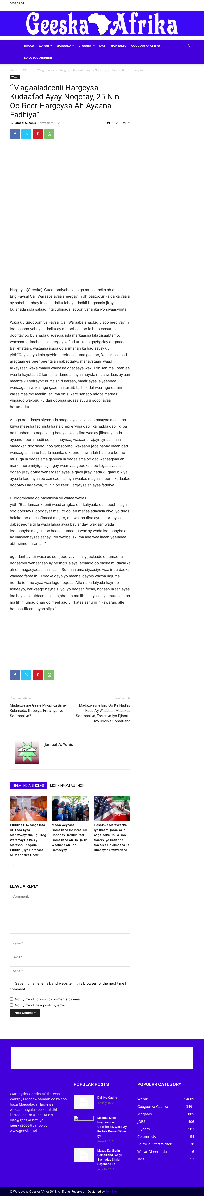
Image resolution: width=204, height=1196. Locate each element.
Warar (44, 45)
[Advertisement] (70, 273)
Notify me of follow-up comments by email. (48, 999)
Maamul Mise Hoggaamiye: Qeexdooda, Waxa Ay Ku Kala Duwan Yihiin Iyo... (112, 1127)
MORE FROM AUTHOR (67, 786)
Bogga (29, 45)
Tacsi (102, 45)
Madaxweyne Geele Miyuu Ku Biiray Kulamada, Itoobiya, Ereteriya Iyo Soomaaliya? (38, 710)
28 (128, 123)
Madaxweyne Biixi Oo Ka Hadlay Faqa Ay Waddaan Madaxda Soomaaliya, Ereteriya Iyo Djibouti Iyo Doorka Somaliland (103, 713)
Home (14, 70)
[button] (188, 45)
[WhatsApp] (49, 134)
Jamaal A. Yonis (25, 123)
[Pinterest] (38, 134)
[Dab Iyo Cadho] (84, 1102)
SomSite (111, 1191)
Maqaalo (63, 45)
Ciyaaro (85, 45)
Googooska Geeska (145, 45)
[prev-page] (13, 865)
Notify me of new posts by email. (40, 1005)
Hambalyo (119, 45)
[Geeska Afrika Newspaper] (102, 24)
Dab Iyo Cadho (107, 1097)
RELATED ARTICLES (28, 786)
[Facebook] (15, 134)
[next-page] (21, 865)
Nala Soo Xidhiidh (38, 57)
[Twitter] (26, 134)
